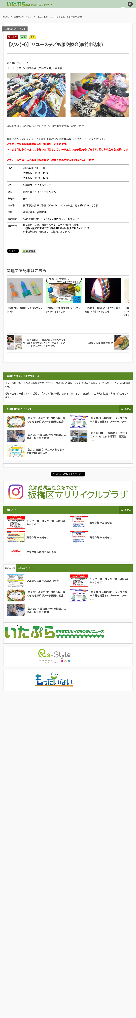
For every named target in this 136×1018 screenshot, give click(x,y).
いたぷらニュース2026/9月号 (43, 580)
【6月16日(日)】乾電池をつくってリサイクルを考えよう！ (63, 309)
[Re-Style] (54, 661)
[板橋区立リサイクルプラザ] (29, 4)
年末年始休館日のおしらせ (41, 552)
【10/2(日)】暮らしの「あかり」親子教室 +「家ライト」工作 (102, 309)
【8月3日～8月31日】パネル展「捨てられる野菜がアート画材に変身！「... (46, 421)
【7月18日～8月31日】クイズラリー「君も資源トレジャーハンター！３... (109, 421)
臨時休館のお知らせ (101, 522)
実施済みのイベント (15, 29)
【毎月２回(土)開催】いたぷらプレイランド (24, 309)
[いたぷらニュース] (54, 638)
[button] (130, 4)
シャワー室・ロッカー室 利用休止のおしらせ (46, 522)
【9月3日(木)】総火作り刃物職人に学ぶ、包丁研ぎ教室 (46, 436)
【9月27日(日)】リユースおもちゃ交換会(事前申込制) (46, 451)
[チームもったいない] (54, 686)
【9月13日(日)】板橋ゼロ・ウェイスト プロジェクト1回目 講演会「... (109, 436)
